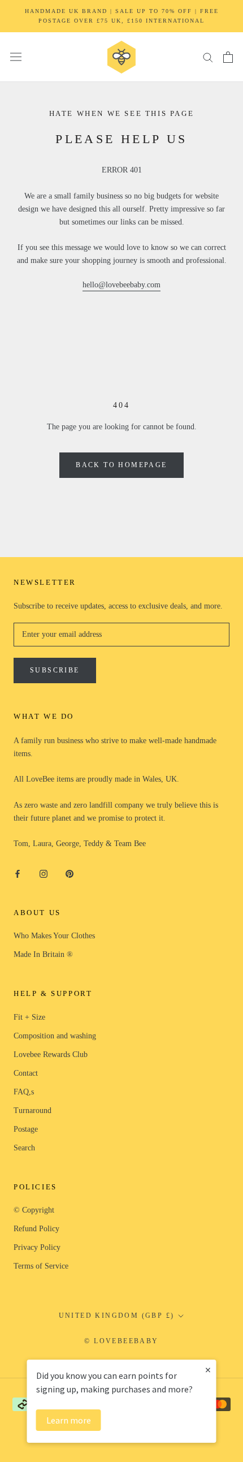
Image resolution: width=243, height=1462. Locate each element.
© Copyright (34, 1210)
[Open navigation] (15, 57)
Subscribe (55, 670)
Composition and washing (55, 1036)
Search (24, 1148)
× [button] (208, 1369)
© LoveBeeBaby (121, 1341)
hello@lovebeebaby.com (121, 285)
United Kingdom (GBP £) (117, 1315)
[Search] (208, 57)
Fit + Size (29, 1017)
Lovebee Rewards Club (51, 1054)
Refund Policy (36, 1228)
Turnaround (32, 1110)
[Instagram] (43, 872)
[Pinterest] (69, 872)
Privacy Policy (37, 1247)
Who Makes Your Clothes (54, 935)
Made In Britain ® (43, 954)
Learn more (68, 1420)
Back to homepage (121, 465)
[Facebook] (17, 872)
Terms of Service (41, 1266)
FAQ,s (24, 1092)
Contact (26, 1073)
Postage (26, 1129)
